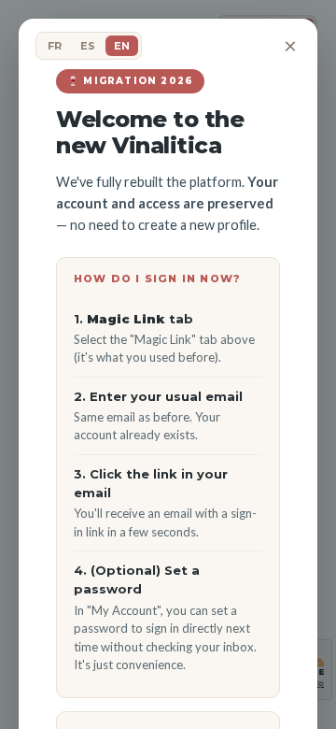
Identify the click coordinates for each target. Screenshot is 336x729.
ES (87, 45)
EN (122, 45)
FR (55, 45)
